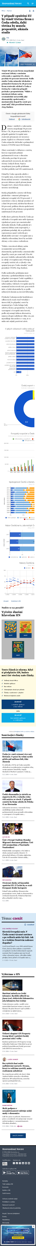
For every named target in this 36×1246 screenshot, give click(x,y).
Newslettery (6, 1219)
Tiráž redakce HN (7, 1184)
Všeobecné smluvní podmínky (11, 1208)
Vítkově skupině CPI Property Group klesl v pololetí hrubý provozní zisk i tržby (16, 1036)
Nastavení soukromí (8, 1205)
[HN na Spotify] (26, 1163)
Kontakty (5, 1181)
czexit (17, 918)
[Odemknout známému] (33, 11)
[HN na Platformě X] (14, 1163)
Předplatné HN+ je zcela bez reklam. (24, 731)
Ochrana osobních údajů (9, 1199)
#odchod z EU (16, 601)
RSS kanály (5, 1223)
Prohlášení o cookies (8, 1202)
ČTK (7, 38)
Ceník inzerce (6, 1193)
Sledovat (12, 119)
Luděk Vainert (13, 1059)
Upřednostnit (26, 119)
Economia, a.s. (15, 1152)
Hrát (11, 635)
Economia (5, 1187)
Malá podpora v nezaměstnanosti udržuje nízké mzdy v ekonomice (17, 1111)
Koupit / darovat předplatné (11, 1213)
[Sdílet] (30, 11)
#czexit (6, 601)
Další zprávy (18, 1135)
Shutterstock (28, 64)
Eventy (4, 1216)
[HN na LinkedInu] (23, 1163)
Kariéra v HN (6, 1190)
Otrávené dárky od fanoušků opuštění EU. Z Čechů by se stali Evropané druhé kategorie (17, 885)
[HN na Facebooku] (17, 1163)
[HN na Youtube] (29, 1163)
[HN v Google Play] (9, 1173)
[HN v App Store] (23, 1173)
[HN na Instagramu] (20, 1163)
